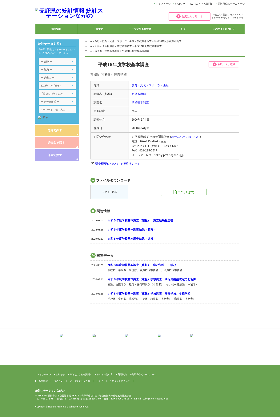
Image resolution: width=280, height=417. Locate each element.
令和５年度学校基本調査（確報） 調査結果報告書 (140, 220)
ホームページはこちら (185, 136)
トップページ (163, 3)
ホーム (88, 41)
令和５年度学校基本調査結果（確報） (132, 229)
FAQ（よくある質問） (201, 3)
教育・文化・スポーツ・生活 (118, 41)
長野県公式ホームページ (231, 3)
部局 (97, 46)
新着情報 (56, 28)
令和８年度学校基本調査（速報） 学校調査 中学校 (142, 265)
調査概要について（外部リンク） (118, 164)
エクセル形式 (186, 192)
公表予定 (98, 28)
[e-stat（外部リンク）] (205, 338)
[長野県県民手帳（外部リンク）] (75, 338)
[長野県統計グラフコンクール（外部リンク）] (140, 338)
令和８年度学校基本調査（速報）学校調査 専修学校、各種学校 (149, 293)
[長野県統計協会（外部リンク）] (107, 338)
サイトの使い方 (105, 374)
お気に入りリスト (192, 16)
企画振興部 (108, 46)
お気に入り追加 (226, 64)
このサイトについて (224, 28)
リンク (182, 28)
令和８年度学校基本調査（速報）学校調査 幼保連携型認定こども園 (152, 279)
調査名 (98, 51)
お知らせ (180, 3)
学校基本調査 (144, 41)
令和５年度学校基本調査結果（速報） (132, 238)
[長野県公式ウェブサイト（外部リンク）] (172, 338)
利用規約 (122, 374)
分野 (97, 41)
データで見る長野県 (140, 28)
